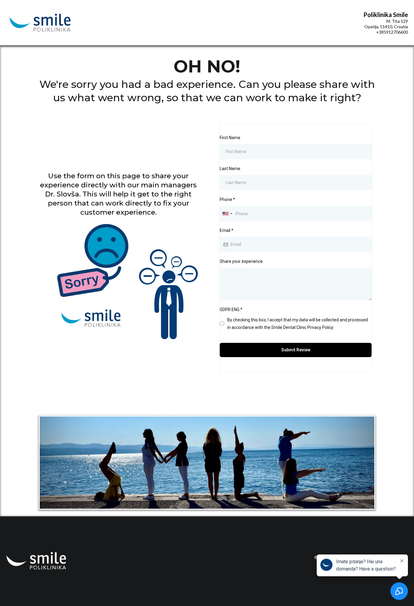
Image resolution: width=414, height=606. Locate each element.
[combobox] (227, 213)
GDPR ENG (231, 309)
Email (226, 230)
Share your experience (241, 261)
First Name (230, 137)
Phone (227, 199)
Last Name (230, 168)
